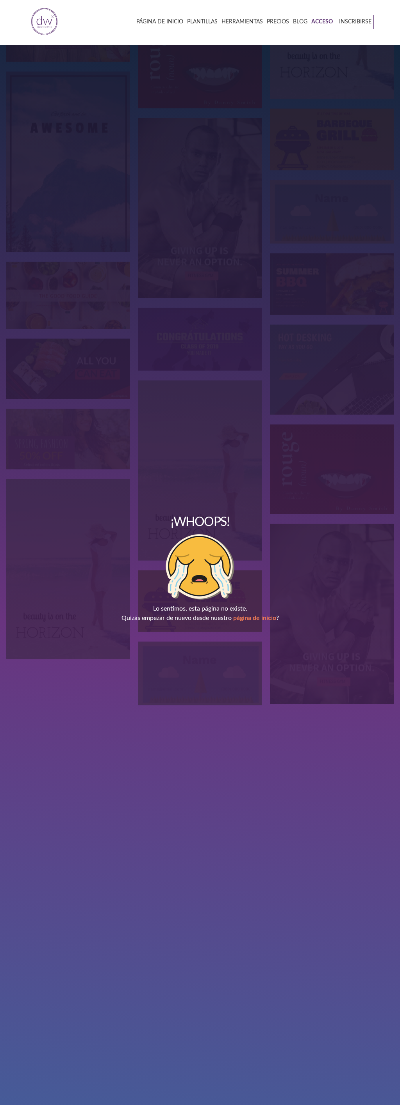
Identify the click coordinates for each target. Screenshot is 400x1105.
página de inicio (254, 618)
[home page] (41, 22)
